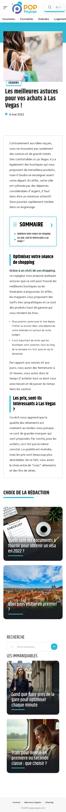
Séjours (13, 82)
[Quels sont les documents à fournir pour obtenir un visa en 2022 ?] (33, 534)
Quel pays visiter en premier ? (32, 607)
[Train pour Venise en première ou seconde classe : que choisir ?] (33, 746)
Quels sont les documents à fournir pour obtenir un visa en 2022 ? (32, 546)
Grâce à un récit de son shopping (32, 270)
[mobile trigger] (6, 7)
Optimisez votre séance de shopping (33, 234)
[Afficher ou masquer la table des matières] (48, 225)
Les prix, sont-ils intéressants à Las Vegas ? (33, 239)
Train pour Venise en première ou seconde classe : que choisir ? (30, 758)
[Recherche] (49, 7)
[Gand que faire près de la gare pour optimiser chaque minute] (33, 688)
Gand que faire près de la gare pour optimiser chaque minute (33, 700)
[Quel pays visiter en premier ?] (33, 592)
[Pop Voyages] (24, 7)
